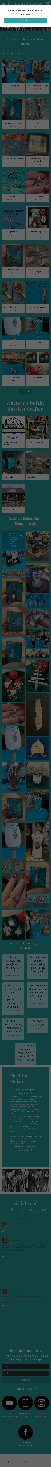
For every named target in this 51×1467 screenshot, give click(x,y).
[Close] (49, 2)
